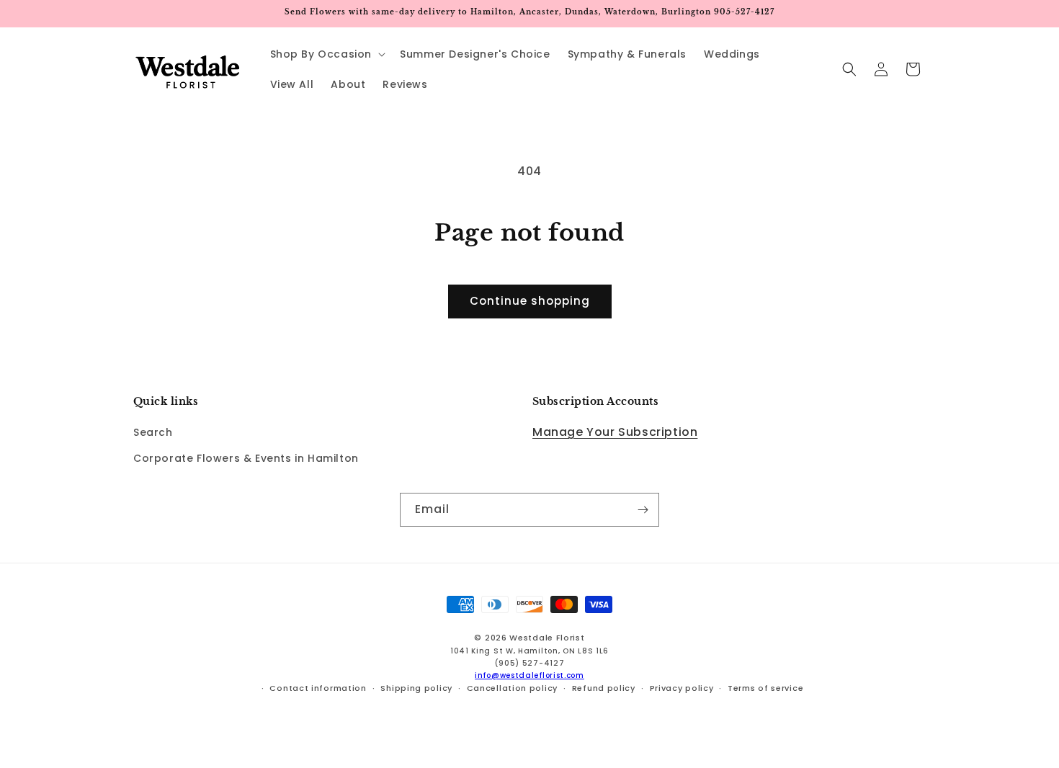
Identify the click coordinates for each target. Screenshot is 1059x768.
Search (153, 433)
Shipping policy (416, 688)
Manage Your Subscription (614, 432)
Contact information (317, 688)
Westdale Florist (546, 637)
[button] (327, 54)
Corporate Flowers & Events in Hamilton (246, 458)
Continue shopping (530, 300)
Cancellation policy (512, 688)
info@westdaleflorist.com (529, 675)
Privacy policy (682, 688)
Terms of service (765, 688)
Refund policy (603, 688)
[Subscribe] (642, 510)
